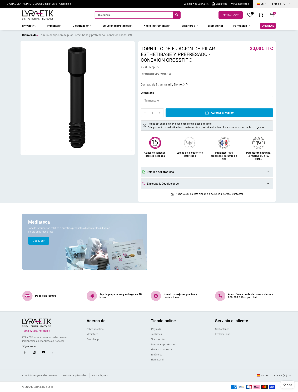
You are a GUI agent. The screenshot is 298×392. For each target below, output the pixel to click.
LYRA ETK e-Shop (44, 386)
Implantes (156, 334)
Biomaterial (157, 359)
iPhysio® (156, 329)
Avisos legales (100, 375)
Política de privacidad (75, 375)
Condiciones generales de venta (39, 375)
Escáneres (156, 354)
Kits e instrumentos (161, 349)
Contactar (237, 194)
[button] (272, 15)
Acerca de (96, 320)
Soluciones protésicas (163, 344)
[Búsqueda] (177, 15)
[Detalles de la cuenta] (250, 15)
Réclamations (222, 334)
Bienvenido (29, 35)
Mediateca (92, 334)
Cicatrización (158, 339)
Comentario (147, 92)
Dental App (93, 339)
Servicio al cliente (231, 320)
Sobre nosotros (95, 329)
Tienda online (163, 320)
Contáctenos (222, 329)
